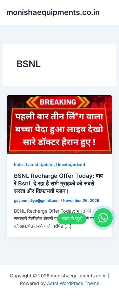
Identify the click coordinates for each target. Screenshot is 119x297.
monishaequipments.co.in (53, 12)
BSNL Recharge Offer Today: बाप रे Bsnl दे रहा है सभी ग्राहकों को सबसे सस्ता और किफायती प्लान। (58, 183)
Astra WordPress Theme (73, 283)
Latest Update (40, 164)
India (18, 164)
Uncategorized (70, 164)
